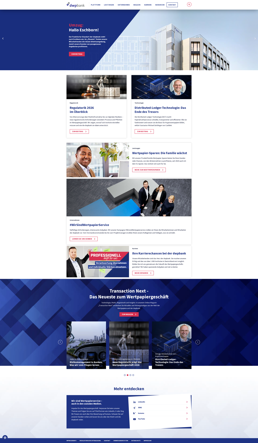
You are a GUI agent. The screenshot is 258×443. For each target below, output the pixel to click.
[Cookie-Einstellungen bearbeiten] (5, 437)
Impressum (147, 440)
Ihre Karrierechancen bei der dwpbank (159, 253)
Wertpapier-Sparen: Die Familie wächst (159, 153)
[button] (189, 4)
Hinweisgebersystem (120, 440)
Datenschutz (135, 440)
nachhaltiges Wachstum (91, 25)
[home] (76, 5)
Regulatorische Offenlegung (90, 440)
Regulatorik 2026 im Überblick (82, 110)
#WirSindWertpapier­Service (89, 225)
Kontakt (107, 440)
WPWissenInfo (71, 440)
